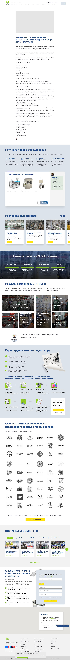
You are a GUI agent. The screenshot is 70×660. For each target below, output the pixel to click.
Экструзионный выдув (25, 648)
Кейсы (55, 537)
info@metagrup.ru (51, 4)
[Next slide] (64, 216)
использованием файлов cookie (22, 657)
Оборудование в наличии (25, 651)
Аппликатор (23, 639)
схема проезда (52, 618)
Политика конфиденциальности (11, 658)
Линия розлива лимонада (38, 639)
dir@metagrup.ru (46, 627)
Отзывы (52, 643)
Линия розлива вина (37, 641)
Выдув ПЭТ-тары (24, 644)
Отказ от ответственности (56, 649)
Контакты (53, 646)
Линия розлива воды (38, 644)
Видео (20, 537)
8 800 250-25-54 (53, 2)
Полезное (44, 537)
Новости (32, 537)
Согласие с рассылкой (55, 658)
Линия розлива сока (38, 646)
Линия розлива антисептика (39, 649)
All (10, 537)
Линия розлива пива (37, 651)
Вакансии (53, 645)
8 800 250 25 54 (46, 620)
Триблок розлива (24, 643)
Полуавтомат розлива (25, 641)
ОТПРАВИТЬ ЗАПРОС (50, 600)
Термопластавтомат (24, 649)
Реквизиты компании (55, 648)
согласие (44, 597)
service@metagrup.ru (48, 576)
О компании (53, 641)
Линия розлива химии (38, 648)
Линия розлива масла (38, 643)
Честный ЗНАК (23, 646)
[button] (35, 519)
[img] (6, 647)
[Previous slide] (61, 216)
